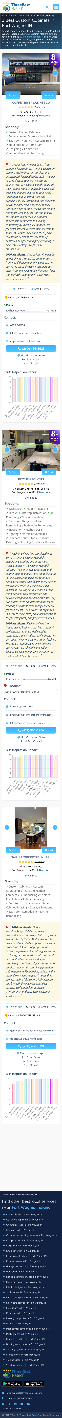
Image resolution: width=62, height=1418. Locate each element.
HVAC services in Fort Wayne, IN (23, 1281)
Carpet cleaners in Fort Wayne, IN (24, 1214)
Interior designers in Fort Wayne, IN (25, 1287)
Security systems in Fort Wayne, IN (25, 1349)
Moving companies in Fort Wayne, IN (25, 1318)
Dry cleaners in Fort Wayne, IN (22, 1250)
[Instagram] (15, 1404)
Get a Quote (17, 324)
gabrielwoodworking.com (26, 1038)
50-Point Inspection (30, 36)
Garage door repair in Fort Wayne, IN (26, 1266)
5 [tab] (36, 464)
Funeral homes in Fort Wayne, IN (23, 1261)
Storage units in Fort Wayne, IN (23, 1354)
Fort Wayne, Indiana (31, 1207)
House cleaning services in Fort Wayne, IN (28, 1276)
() (39, 107)
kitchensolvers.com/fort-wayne (27, 722)
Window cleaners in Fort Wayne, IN (25, 1365)
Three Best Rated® (29, 1415)
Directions (44, 115)
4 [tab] (34, 87)
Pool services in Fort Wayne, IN (22, 1333)
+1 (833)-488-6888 (23, 1398)
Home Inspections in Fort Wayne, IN (25, 1339)
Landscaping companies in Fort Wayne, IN (28, 1297)
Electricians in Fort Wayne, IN (21, 1307)
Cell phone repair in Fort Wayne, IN (24, 1219)
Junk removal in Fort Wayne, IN (23, 1292)
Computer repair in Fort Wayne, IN (24, 1240)
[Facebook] (3, 1404)
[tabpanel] (31, 74)
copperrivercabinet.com (25, 341)
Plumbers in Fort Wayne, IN (20, 1313)
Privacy (7, 1408)
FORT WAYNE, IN (24, 15)
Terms (18, 1408)
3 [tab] (32, 87)
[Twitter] (9, 1404)
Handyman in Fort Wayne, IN (21, 1271)
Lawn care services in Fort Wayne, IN (26, 1302)
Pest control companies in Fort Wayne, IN (28, 1328)
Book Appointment (21, 706)
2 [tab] (29, 87)
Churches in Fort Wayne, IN (20, 1230)
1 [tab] (26, 87)
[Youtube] (22, 1404)
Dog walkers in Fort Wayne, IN (22, 1245)
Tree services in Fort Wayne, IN (23, 1359)
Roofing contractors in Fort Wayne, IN (26, 1344)
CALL (13, 95)
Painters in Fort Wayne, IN (20, 1323)
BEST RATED (8, 15)
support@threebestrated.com (27, 1393)
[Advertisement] (31, 1159)
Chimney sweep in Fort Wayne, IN (24, 1224)
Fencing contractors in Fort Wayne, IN (26, 1255)
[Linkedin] (28, 1404)
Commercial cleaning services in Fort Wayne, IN (31, 1235)
